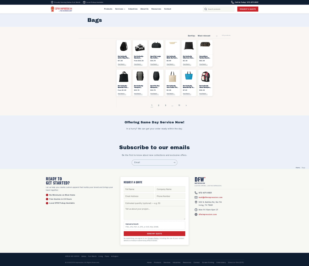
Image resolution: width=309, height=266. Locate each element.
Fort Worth (92, 256)
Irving (100, 256)
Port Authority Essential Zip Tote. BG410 (189, 86)
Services (119, 9)
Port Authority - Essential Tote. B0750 (122, 86)
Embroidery (221, 262)
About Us (144, 9)
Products (108, 9)
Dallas (83, 256)
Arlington (114, 256)
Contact (167, 9)
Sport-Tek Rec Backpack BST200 (154, 86)
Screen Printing (208, 262)
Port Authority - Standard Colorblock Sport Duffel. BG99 (139, 57)
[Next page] (186, 105)
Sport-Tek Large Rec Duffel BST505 (155, 57)
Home (298, 168)
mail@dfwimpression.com (210, 197)
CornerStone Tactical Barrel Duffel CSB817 (204, 57)
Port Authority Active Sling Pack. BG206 (124, 57)
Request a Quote (248, 9)
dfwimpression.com (208, 214)
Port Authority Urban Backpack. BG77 (205, 86)
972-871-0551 (205, 193)
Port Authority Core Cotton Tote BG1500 (172, 86)
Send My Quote (154, 234)
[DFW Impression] (61, 9)
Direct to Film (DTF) (236, 262)
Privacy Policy (153, 238)
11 (179, 105)
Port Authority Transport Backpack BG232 (140, 86)
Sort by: (191, 36)
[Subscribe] (174, 162)
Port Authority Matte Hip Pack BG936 (172, 57)
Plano (107, 256)
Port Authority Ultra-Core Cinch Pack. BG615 (188, 57)
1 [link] (151, 105)
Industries (133, 9)
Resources (156, 9)
